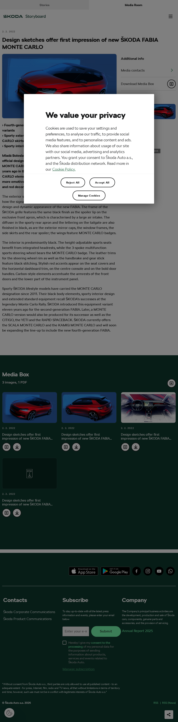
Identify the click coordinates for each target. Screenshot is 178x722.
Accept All (102, 182)
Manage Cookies (89, 195)
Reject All (72, 182)
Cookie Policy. (64, 169)
